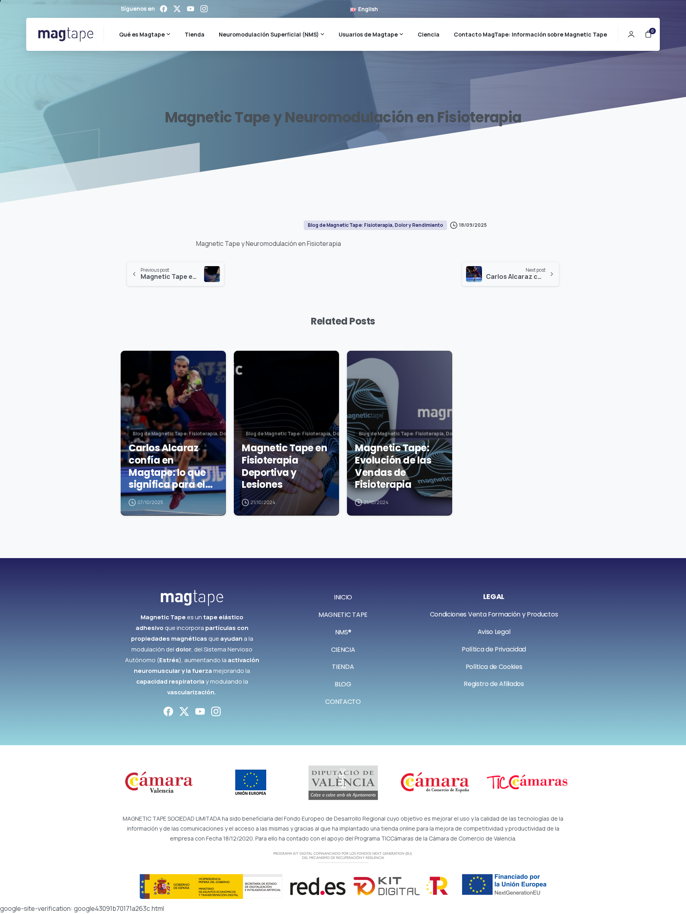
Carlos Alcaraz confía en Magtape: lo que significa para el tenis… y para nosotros (167, 466)
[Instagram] (204, 8)
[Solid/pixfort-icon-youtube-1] (200, 710)
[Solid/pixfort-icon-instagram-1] (216, 710)
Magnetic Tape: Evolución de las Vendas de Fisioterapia (393, 466)
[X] (177, 8)
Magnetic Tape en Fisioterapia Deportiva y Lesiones (284, 466)
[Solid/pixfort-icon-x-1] (184, 710)
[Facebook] (163, 8)
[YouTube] (190, 8)
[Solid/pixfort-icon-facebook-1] (168, 710)
